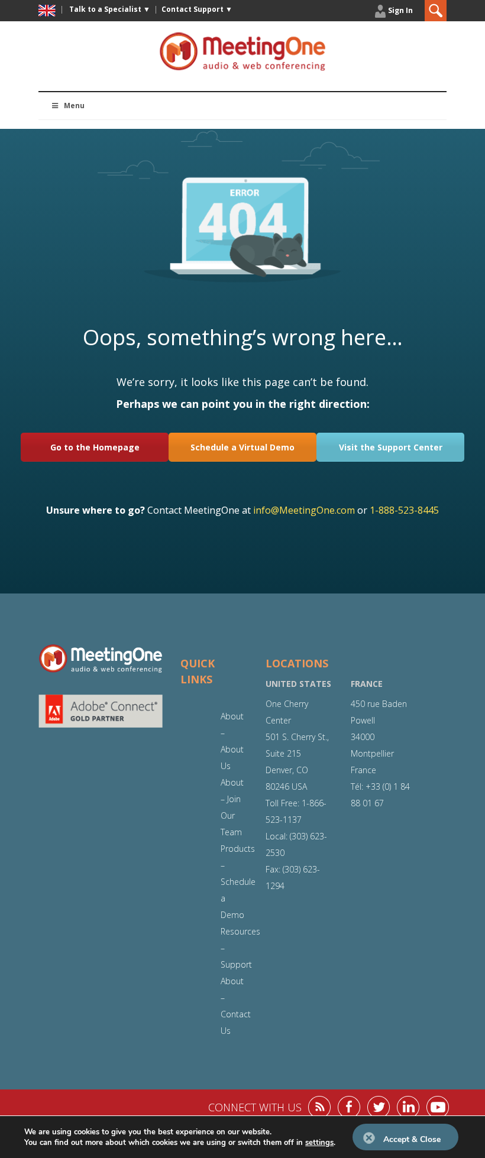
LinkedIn (408, 1107)
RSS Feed (319, 1107)
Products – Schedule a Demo (238, 881)
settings (319, 1142)
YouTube (438, 1107)
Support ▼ (196, 9)
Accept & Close (412, 1139)
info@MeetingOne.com (304, 510)
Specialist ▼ (109, 9)
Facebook (349, 1107)
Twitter (378, 1107)
